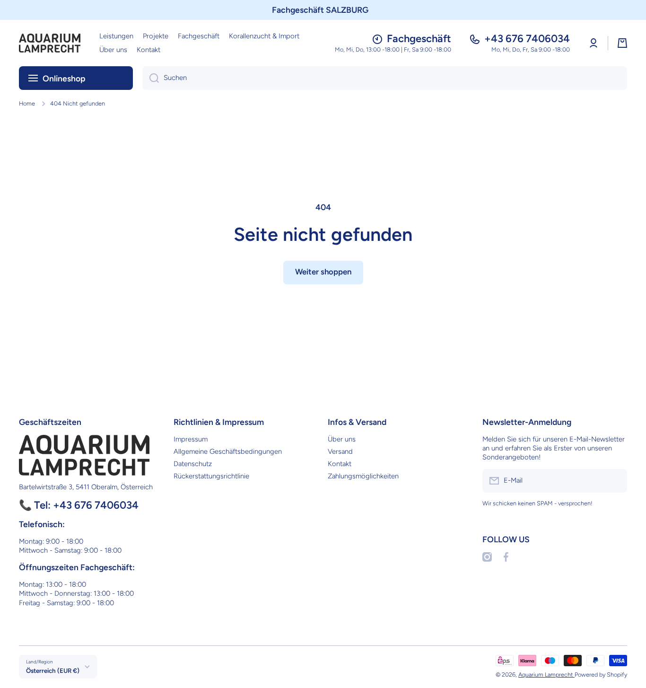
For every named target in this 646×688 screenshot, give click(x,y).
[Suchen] (150, 78)
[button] (622, 43)
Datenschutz (193, 463)
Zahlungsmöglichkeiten (363, 476)
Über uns (342, 439)
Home (27, 103)
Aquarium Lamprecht (546, 674)
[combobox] (384, 78)
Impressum (191, 439)
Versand (340, 451)
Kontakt (339, 463)
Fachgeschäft (419, 38)
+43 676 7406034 (527, 38)
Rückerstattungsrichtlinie (211, 476)
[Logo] (49, 43)
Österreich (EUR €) (52, 670)
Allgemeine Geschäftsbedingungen (228, 451)
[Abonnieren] (615, 481)
